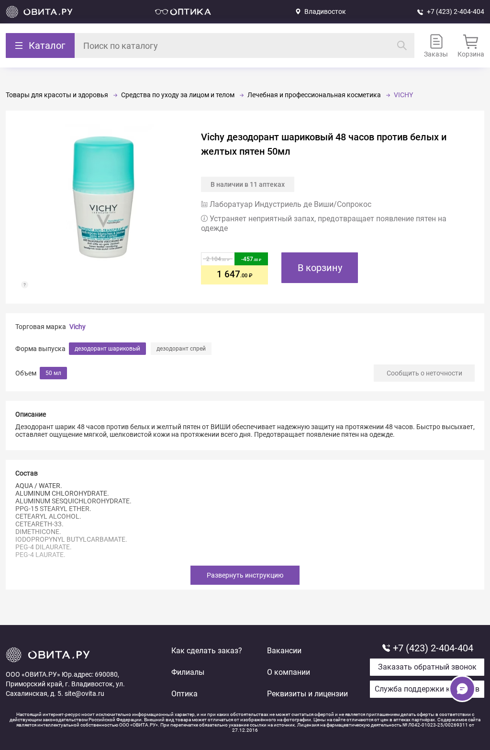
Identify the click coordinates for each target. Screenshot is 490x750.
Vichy (77, 326)
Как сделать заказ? (206, 650)
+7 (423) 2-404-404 (455, 11)
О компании (288, 672)
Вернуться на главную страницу (39, 11)
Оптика (184, 693)
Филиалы (187, 672)
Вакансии (284, 650)
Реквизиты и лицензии (307, 693)
